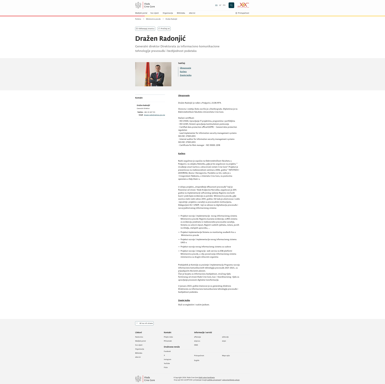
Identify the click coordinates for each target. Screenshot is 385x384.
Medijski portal (141, 13)
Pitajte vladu (168, 337)
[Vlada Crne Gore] (154, 5)
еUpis (224, 341)
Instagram (167, 359)
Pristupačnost (199, 356)
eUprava (197, 341)
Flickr (166, 367)
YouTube (167, 363)
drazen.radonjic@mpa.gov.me (154, 115)
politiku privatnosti (214, 380)
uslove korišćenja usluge (230, 380)
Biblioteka (181, 13)
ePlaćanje (197, 337)
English (196, 360)
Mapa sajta (226, 356)
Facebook (167, 351)
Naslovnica (139, 337)
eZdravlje (225, 337)
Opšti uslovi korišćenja (207, 378)
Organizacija (168, 13)
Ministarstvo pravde (153, 19)
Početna (138, 19)
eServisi (192, 13)
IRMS (196, 345)
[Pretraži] (231, 5)
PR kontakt (168, 341)
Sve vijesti (154, 13)
